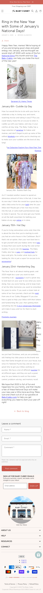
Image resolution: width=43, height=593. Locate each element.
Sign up (34, 486)
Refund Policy (34, 584)
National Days (8, 55)
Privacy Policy (22, 584)
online (19, 220)
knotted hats (29, 252)
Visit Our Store (21, 525)
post (37, 293)
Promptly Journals (9, 317)
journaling (20, 278)
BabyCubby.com (9, 397)
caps (18, 252)
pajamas (19, 130)
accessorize (6, 261)
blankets (11, 136)
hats (38, 243)
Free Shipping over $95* (21, 6)
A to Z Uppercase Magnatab (29, 306)
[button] (2, 11)
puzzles (34, 370)
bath (27, 204)
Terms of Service (9, 584)
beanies (26, 249)
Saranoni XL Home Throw (21, 101)
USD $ (21, 556)
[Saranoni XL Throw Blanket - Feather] (21, 98)
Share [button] (6, 41)
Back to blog (23, 411)
